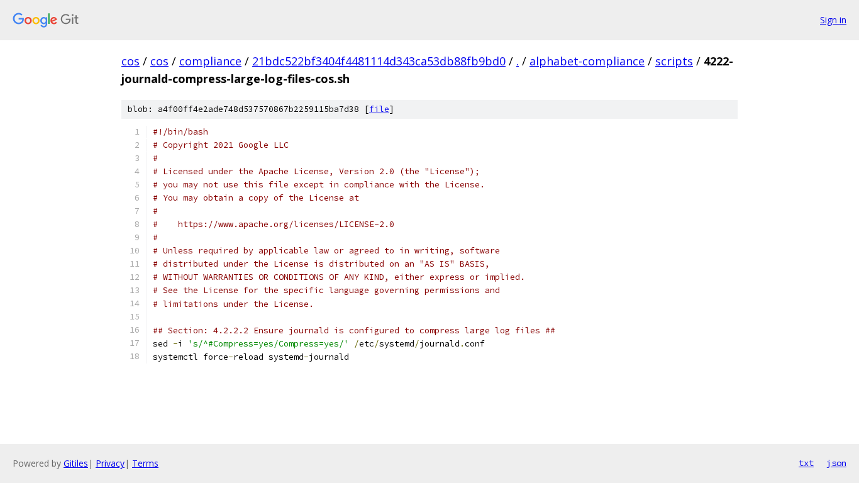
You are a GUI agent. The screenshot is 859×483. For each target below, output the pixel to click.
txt (806, 463)
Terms (145, 463)
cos (130, 61)
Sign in (833, 20)
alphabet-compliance (587, 61)
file (379, 109)
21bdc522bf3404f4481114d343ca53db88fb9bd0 (379, 61)
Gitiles (76, 463)
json (836, 463)
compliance (210, 61)
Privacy (110, 463)
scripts (674, 61)
